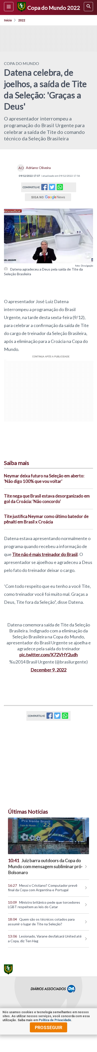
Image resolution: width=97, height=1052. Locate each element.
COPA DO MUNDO (21, 63)
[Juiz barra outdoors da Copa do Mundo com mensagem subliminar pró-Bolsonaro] (48, 836)
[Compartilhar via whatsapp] (60, 187)
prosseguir (48, 1027)
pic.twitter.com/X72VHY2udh (48, 654)
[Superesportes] (21, 7)
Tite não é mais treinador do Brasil (45, 554)
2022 (21, 20)
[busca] (88, 6)
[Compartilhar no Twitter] (52, 188)
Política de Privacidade (55, 1020)
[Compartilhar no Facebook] (44, 188)
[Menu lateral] (8, 6)
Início (8, 20)
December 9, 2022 (48, 669)
